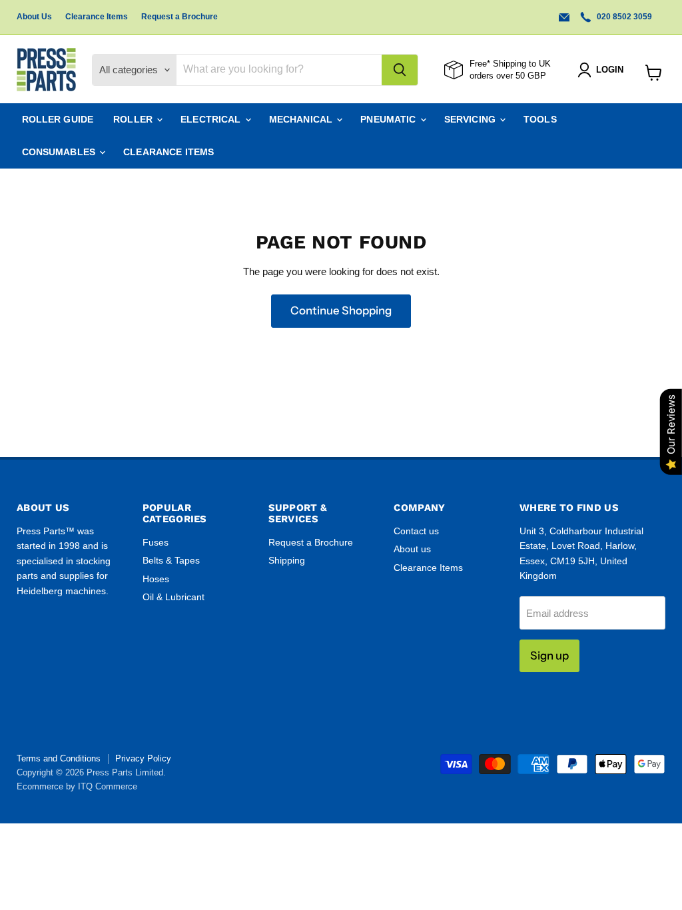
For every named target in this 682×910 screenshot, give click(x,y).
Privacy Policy (143, 758)
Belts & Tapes (171, 560)
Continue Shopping (341, 310)
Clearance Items (96, 16)
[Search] (400, 70)
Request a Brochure (179, 16)
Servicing (471, 119)
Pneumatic (389, 119)
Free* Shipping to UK (510, 64)
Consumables (60, 152)
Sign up (549, 655)
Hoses (156, 579)
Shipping (286, 560)
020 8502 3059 (623, 16)
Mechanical (302, 119)
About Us (34, 16)
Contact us (416, 531)
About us (412, 549)
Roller (134, 119)
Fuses (156, 542)
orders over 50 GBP (508, 76)
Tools (540, 119)
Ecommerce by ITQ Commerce (77, 786)
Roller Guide (58, 119)
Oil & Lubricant (173, 597)
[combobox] (279, 70)
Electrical (212, 119)
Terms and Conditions (59, 758)
